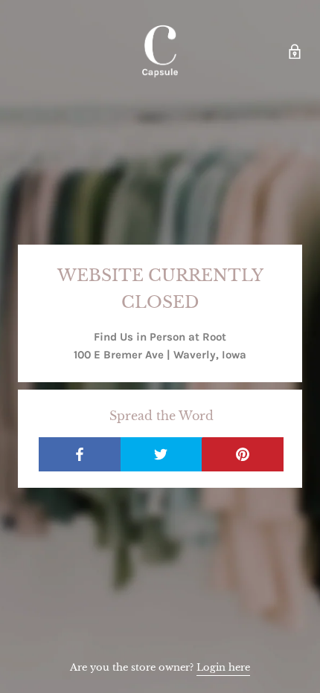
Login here (223, 667)
